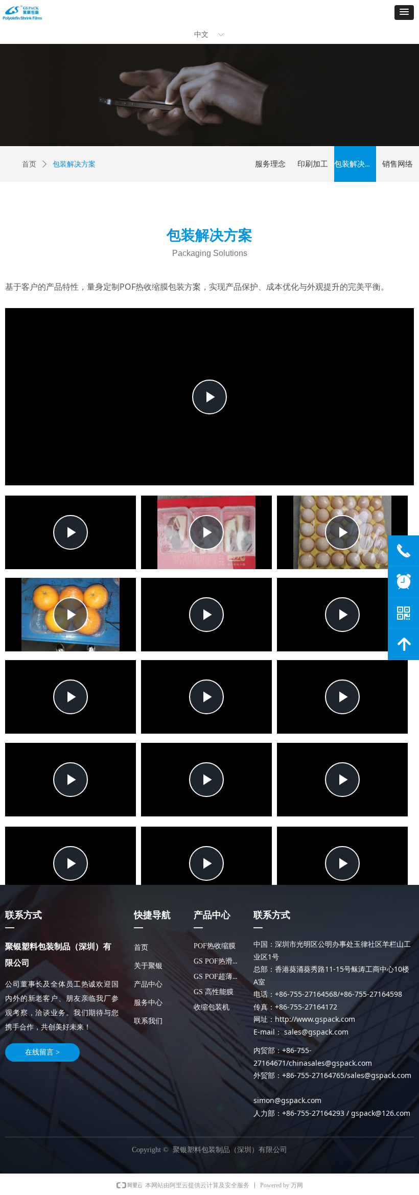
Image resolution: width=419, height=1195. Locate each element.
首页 (29, 164)
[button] (404, 12)
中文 (201, 34)
